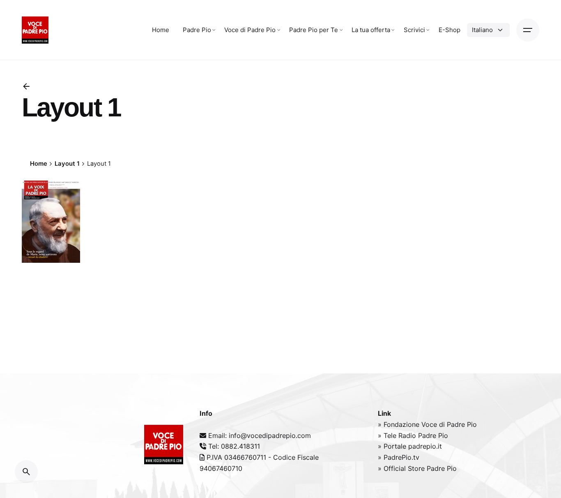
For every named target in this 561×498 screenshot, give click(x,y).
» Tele (388, 435)
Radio (408, 435)
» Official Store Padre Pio (417, 468)
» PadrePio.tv (398, 457)
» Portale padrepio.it (410, 446)
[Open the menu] (527, 30)
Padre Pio (433, 435)
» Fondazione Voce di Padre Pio (427, 424)
